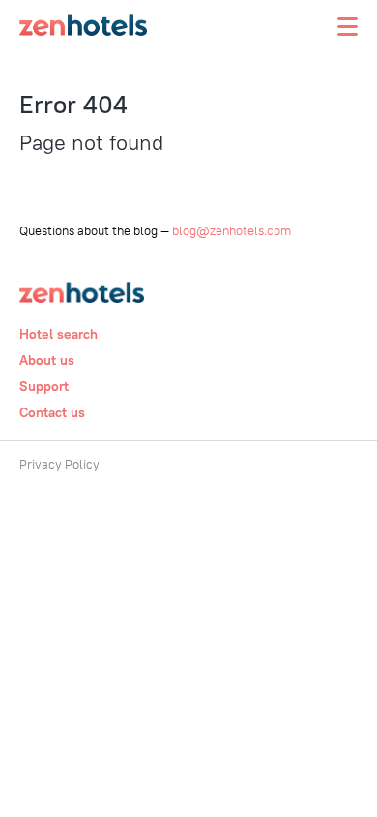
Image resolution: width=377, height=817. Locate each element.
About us (46, 360)
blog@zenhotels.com (231, 230)
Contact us (52, 412)
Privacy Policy (59, 463)
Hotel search (58, 334)
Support (44, 386)
